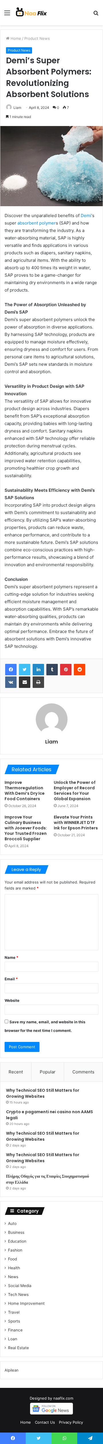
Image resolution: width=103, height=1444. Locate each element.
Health (14, 1268)
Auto (12, 1223)
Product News (37, 38)
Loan (12, 1339)
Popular (48, 1072)
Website (12, 1000)
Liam (17, 107)
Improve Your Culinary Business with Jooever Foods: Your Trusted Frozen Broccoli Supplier (26, 828)
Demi (86, 215)
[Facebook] (11, 669)
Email (11, 979)
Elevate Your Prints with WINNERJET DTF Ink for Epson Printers (76, 822)
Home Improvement (26, 1303)
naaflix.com (63, 1398)
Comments (83, 1072)
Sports (14, 1321)
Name (11, 957)
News (13, 1276)
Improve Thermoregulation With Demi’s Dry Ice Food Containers (25, 791)
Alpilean (12, 1370)
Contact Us (45, 1422)
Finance (15, 1330)
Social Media (19, 1285)
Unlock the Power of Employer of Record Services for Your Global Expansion (75, 791)
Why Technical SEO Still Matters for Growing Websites (42, 1093)
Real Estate (18, 1347)
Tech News (18, 1294)
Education (17, 1241)
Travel (13, 1312)
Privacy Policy (71, 1422)
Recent (16, 1072)
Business (16, 1232)
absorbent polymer (36, 223)
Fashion (15, 1250)
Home (15, 38)
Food (12, 1259)
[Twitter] (24, 669)
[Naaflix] (31, 12)
